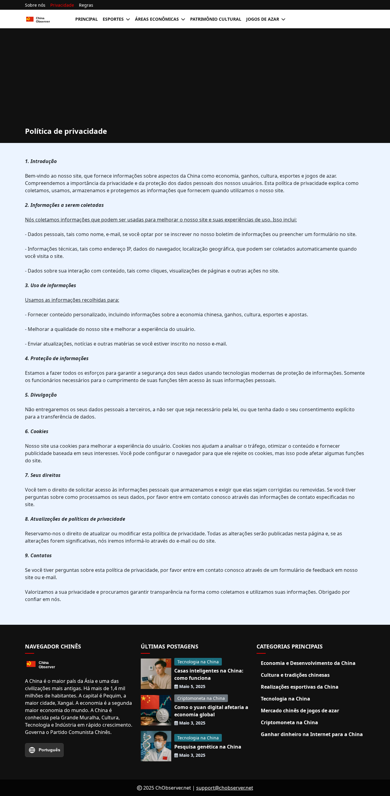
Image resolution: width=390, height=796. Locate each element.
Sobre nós (35, 5)
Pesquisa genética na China (207, 746)
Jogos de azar (262, 19)
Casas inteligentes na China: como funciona (208, 674)
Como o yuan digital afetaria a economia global (211, 711)
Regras (86, 5)
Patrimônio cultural (215, 19)
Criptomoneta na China (201, 698)
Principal (86, 19)
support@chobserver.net (224, 787)
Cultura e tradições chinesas (295, 675)
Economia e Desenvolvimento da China (308, 663)
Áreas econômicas (157, 19)
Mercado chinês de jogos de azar (300, 710)
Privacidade (62, 5)
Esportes (113, 19)
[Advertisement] (195, 81)
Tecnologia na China (198, 662)
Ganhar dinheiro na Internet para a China (312, 734)
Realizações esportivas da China (300, 686)
